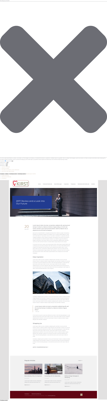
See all (79, 360)
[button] (53, 79)
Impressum (4, 178)
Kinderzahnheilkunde (47, 184)
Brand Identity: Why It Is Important (33, 376)
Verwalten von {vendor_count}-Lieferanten (10, 169)
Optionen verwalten (6, 166)
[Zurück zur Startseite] (20, 184)
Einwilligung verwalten (4, 400)
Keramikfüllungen (58, 184)
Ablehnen (6, 173)
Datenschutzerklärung (6, 176)
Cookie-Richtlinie (5, 175)
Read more (27, 384)
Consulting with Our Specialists (52, 376)
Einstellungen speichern (22, 173)
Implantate (66, 184)
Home (39, 184)
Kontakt (93, 184)
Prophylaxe (73, 184)
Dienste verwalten (5, 168)
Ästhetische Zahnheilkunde (83, 184)
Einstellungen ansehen (13, 173)
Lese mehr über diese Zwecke (8, 171)
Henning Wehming (51, 395)
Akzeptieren (2, 173)
